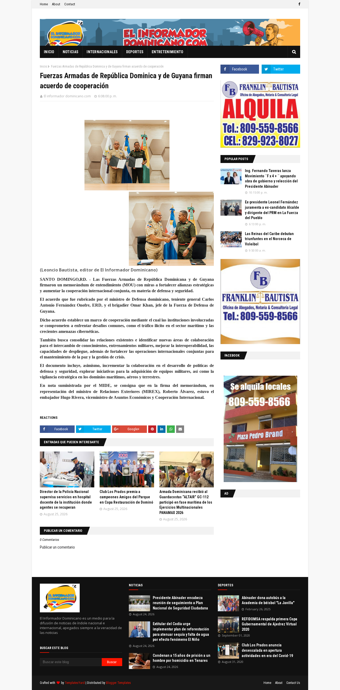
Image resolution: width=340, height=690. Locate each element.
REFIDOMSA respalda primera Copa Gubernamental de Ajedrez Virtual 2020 (269, 624)
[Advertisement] (253, 536)
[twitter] (281, 69)
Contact (69, 4)
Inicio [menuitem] (49, 52)
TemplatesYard (75, 683)
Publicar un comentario (57, 547)
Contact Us (293, 683)
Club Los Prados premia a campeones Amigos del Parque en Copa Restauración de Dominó (126, 497)
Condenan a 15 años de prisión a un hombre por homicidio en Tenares (181, 658)
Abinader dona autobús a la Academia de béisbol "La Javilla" (268, 600)
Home (44, 4)
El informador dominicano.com (67, 96)
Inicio (43, 66)
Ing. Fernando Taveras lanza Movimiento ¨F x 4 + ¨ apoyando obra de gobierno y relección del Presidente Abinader (271, 179)
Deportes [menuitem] (134, 52)
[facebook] (298, 4)
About (56, 4)
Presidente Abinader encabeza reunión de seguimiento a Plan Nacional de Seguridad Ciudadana (180, 603)
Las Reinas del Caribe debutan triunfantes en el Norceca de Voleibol (269, 239)
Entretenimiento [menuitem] (168, 52)
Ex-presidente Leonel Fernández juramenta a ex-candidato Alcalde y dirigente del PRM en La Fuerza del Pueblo (272, 210)
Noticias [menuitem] (70, 52)
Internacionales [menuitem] (102, 52)
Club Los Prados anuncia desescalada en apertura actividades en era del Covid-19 (267, 650)
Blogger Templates (118, 683)
